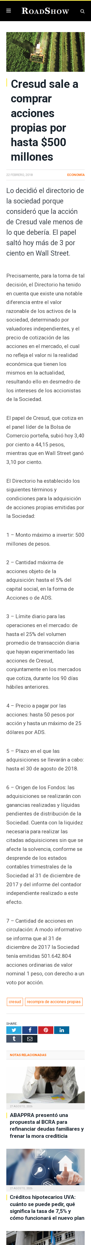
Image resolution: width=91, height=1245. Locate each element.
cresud (15, 1001)
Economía (76, 175)
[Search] (82, 11)
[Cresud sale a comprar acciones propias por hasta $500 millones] (45, 52)
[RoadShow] (45, 10)
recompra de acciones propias (54, 1001)
